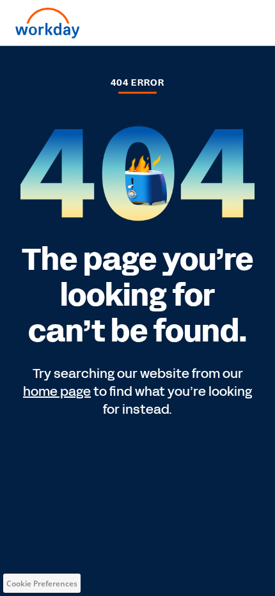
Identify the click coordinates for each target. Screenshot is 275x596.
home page (57, 391)
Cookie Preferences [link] (41, 583)
